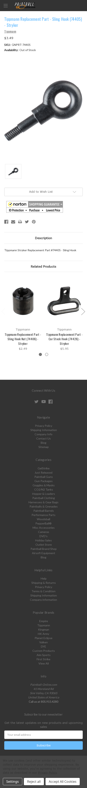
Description (43, 238)
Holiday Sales (43, 540)
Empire (43, 621)
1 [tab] (40, 354)
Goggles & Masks (44, 485)
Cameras (43, 532)
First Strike (43, 659)
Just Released (43, 472)
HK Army (43, 633)
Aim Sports (44, 655)
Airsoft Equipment (43, 553)
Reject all (34, 781)
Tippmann (43, 625)
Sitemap (43, 447)
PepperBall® (43, 523)
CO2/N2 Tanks (43, 489)
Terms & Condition (43, 591)
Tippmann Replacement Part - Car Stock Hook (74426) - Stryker (64, 339)
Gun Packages (43, 481)
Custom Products (43, 650)
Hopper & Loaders (43, 493)
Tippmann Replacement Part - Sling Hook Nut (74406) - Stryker (23, 339)
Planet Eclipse (43, 638)
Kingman (43, 629)
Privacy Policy (43, 425)
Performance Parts (43, 515)
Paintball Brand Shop (44, 548)
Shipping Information (43, 430)
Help (44, 578)
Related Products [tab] (43, 266)
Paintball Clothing (43, 498)
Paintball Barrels (43, 510)
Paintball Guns (43, 476)
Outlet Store (43, 544)
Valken (43, 642)
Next (83, 311)
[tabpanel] (23, 314)
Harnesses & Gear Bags (43, 502)
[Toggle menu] (5, 5)
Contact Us (43, 438)
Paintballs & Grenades (44, 506)
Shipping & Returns (43, 582)
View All (43, 663)
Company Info (43, 434)
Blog (43, 442)
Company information (43, 599)
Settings (12, 781)
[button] (34, 207)
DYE (43, 646)
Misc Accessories (44, 527)
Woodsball (43, 519)
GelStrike (44, 468)
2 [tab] (46, 354)
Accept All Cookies (62, 781)
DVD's (43, 536)
